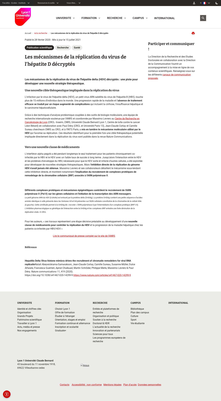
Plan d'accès (130, 384)
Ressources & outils (46, 3)
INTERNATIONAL (164, 18)
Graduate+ (60, 330)
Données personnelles (149, 384)
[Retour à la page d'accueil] (23, 17)
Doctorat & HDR (101, 323)
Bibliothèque (137, 308)
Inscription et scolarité (66, 326)
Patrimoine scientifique (29, 319)
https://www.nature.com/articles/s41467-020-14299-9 (102, 275)
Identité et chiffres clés (29, 308)
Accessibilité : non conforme (87, 384)
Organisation (24, 312)
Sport (133, 319)
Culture (134, 316)
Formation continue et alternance (72, 323)
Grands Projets (25, 316)
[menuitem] (194, 3)
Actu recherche (40, 33)
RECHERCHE (114, 18)
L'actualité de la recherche (106, 326)
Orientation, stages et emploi (70, 319)
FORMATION (89, 18)
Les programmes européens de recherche (109, 339)
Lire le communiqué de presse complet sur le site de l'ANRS (84, 235)
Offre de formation (65, 312)
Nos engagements (27, 330)
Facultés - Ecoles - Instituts (14, 3)
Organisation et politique (106, 316)
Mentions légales (112, 384)
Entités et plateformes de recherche (106, 310)
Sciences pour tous (103, 334)
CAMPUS (138, 18)
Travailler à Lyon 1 (27, 323)
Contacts (64, 384)
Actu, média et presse (28, 326)
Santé (77, 47)
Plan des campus (140, 312)
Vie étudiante (137, 323)
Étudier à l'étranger (65, 316)
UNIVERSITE (63, 18)
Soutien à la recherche (104, 319)
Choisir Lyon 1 (62, 308)
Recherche (63, 47)
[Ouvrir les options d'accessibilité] (7, 394)
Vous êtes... (72, 3)
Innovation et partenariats (106, 330)
